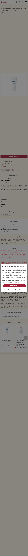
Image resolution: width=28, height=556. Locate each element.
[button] (14, 289)
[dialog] (14, 278)
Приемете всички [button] (14, 285)
